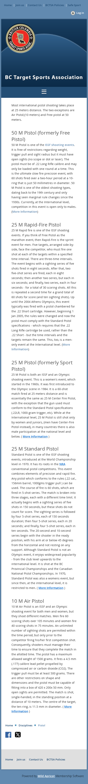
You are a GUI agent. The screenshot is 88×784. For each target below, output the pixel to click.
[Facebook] (8, 735)
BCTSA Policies (54, 5)
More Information (24, 212)
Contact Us (35, 5)
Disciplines (25, 725)
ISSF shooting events (59, 145)
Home (8, 5)
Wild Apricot (46, 776)
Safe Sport (74, 5)
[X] (18, 735)
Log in (80, 13)
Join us (20, 5)
